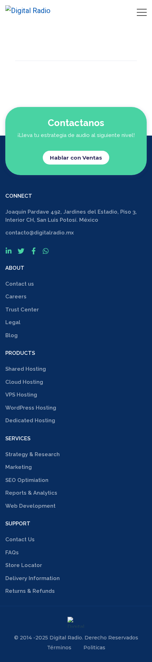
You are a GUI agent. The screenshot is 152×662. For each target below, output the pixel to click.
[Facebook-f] (33, 250)
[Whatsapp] (45, 250)
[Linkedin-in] (8, 250)
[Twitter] (21, 250)
